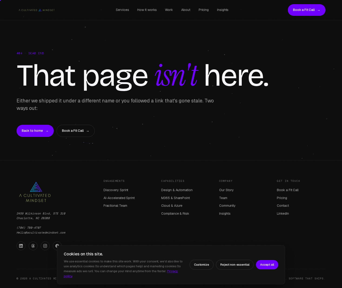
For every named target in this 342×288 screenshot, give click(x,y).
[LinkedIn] (21, 245)
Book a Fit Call (306, 10)
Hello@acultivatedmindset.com (41, 232)
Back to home (35, 131)
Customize (201, 265)
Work (169, 10)
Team (223, 198)
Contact (283, 205)
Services (122, 10)
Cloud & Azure (171, 205)
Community (227, 205)
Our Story (226, 190)
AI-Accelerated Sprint (119, 198)
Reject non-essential (234, 265)
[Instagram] (45, 245)
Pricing (204, 10)
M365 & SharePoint (175, 198)
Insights (222, 10)
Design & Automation (176, 190)
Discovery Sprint (116, 190)
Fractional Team (115, 205)
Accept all (267, 265)
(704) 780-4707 (29, 228)
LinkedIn (283, 213)
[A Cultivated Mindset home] (37, 10)
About (185, 10)
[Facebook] (57, 245)
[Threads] (33, 245)
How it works (147, 10)
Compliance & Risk (175, 213)
